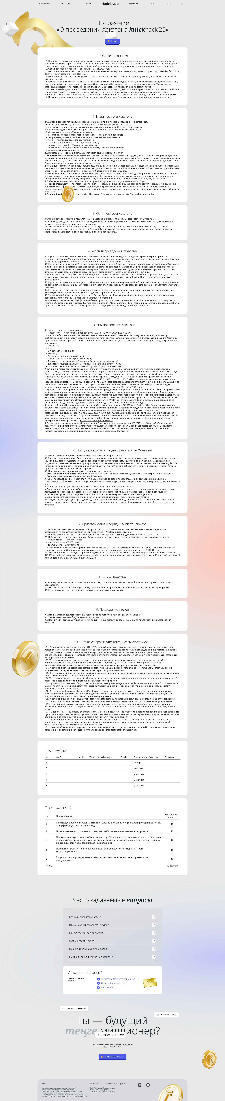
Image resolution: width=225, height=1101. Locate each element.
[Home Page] (110, 3)
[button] (184, 4)
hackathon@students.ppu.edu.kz (96, 420)
